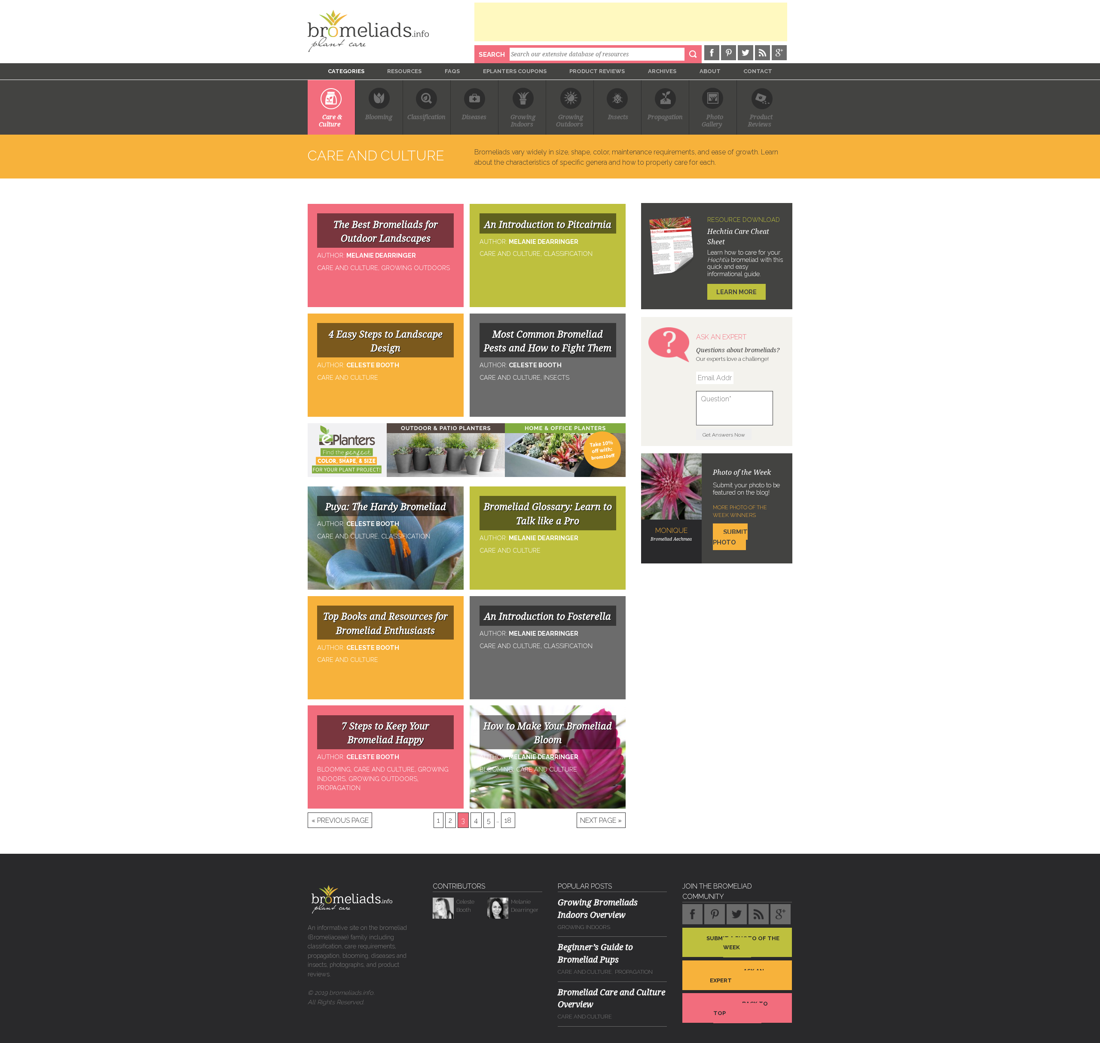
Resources (404, 71)
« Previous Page (340, 820)
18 (507, 820)
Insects (618, 117)
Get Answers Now (724, 435)
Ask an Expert (737, 976)
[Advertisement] (630, 22)
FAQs (452, 71)
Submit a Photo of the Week (742, 943)
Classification (426, 117)
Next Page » (601, 820)
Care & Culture (331, 121)
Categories (346, 71)
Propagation (665, 117)
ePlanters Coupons (515, 71)
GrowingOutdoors (569, 121)
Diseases (474, 117)
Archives (662, 71)
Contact (757, 71)
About (710, 71)
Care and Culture (585, 972)
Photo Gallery (713, 121)
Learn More (736, 291)
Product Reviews (597, 71)
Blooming (378, 117)
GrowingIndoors (522, 121)
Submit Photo (730, 537)
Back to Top (740, 1008)
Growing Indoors (584, 927)
